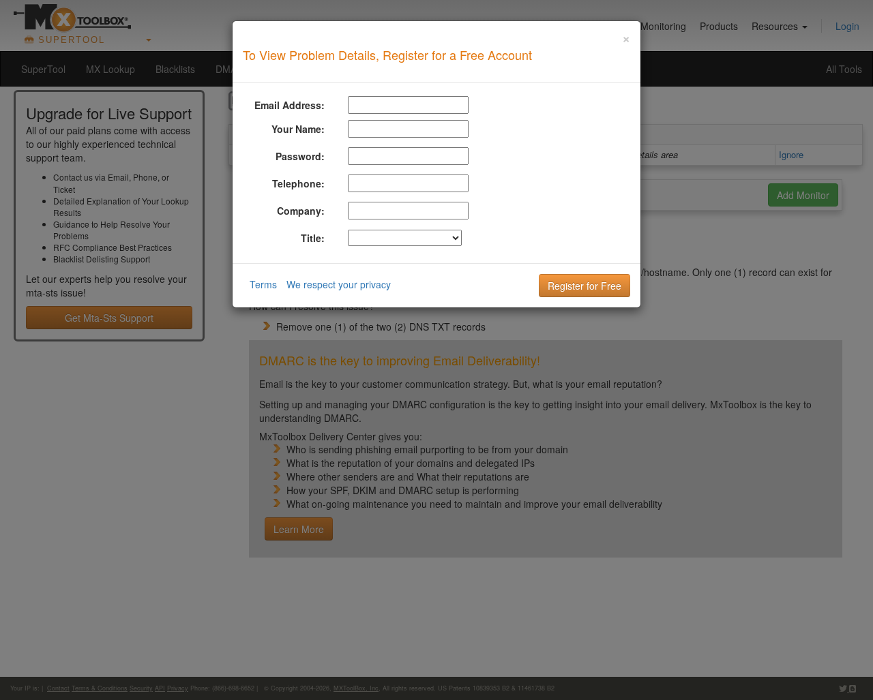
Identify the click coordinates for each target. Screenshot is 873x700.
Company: (301, 210)
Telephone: (298, 183)
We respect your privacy (338, 284)
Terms (263, 284)
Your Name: (298, 129)
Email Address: (289, 105)
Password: (300, 156)
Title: (313, 238)
